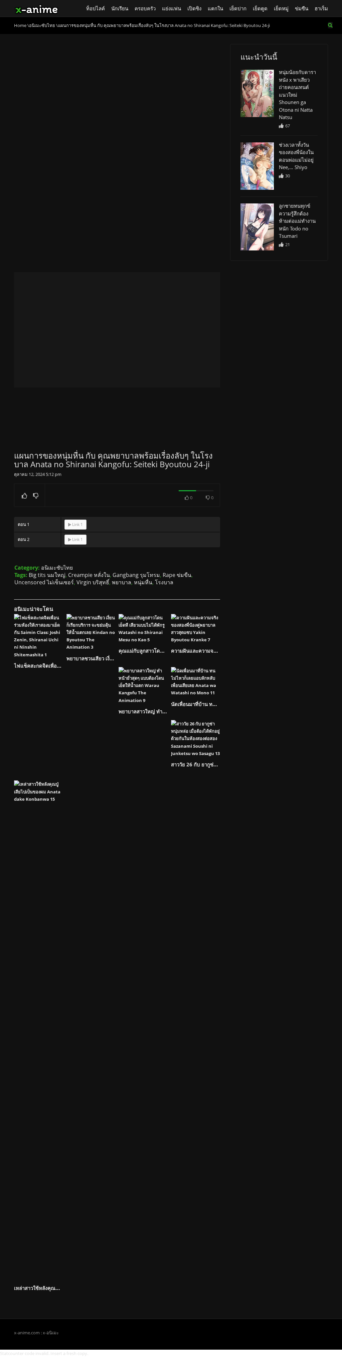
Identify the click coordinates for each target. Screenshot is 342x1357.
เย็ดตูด (260, 8)
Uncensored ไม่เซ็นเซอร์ (44, 582)
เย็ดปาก (237, 8)
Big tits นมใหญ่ (47, 575)
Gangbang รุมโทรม (136, 575)
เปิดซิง (194, 8)
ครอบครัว (145, 8)
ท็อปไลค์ (95, 8)
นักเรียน (119, 8)
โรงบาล (164, 582)
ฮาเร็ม (321, 8)
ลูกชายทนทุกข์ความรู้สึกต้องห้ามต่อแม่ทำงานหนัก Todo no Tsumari (297, 220)
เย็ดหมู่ (281, 8)
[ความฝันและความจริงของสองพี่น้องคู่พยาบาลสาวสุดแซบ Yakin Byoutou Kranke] (195, 628)
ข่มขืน (301, 8)
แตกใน (215, 8)
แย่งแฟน (171, 8)
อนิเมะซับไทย (57, 567)
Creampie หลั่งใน (89, 575)
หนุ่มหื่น (143, 582)
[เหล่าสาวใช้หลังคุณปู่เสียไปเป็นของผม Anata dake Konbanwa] (38, 1030)
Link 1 (77, 524)
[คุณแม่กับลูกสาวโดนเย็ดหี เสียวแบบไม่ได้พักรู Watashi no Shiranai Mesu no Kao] (143, 628)
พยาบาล (121, 582)
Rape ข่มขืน (177, 575)
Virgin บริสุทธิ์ (92, 582)
